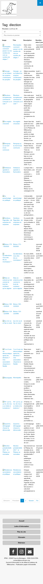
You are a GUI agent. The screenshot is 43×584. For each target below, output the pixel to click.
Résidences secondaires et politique (17, 472)
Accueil (21, 521)
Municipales (17, 377)
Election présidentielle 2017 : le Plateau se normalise (17, 450)
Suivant (31, 500)
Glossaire (21, 537)
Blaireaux (21, 543)
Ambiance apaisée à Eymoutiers (17, 170)
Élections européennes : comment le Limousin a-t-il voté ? (18, 99)
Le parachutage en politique (17, 198)
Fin (37, 500)
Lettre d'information (21, 526)
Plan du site (21, 532)
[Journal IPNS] (9, 4)
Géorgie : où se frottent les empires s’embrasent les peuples (17, 75)
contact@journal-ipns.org (21, 560)
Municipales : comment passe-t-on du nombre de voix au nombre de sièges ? (17, 51)
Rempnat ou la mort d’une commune (17, 146)
